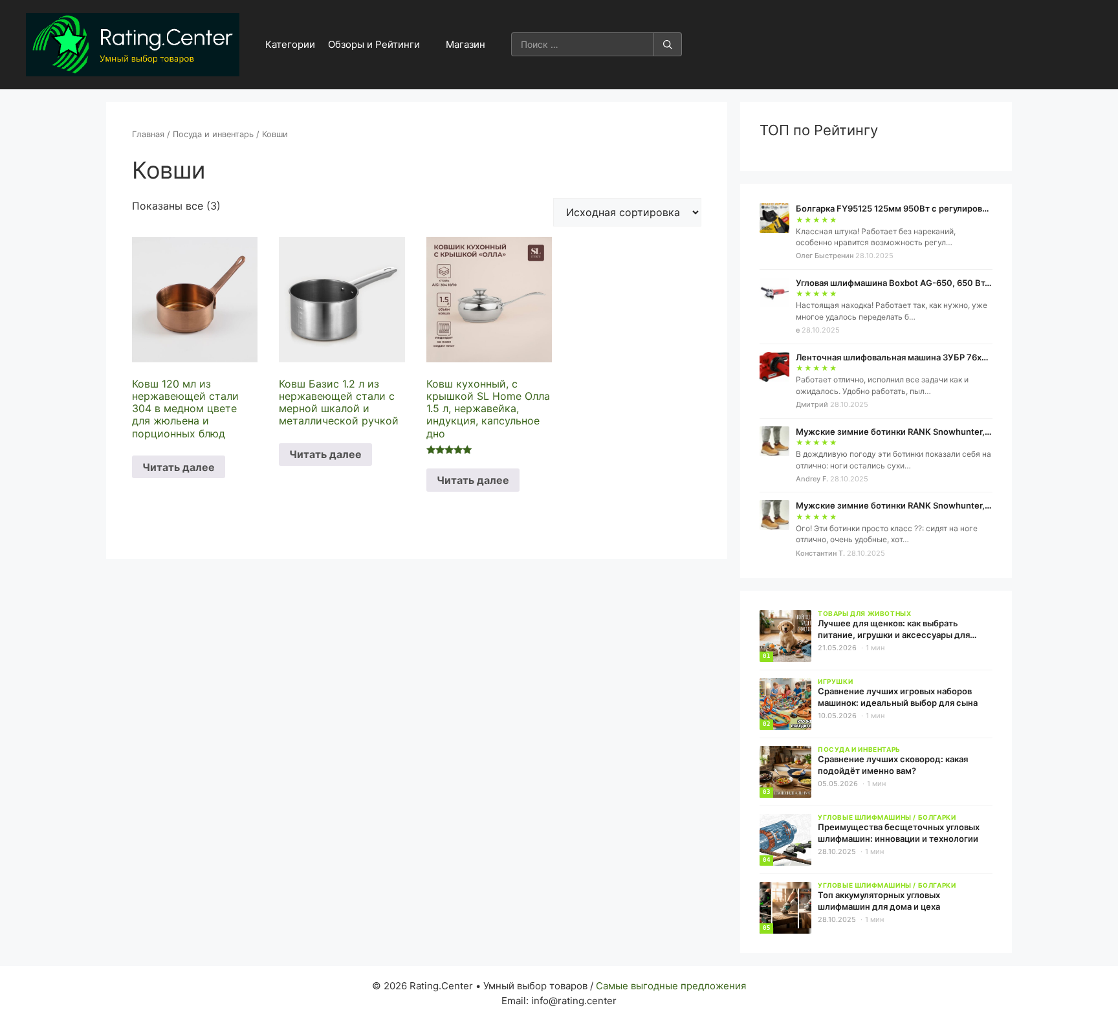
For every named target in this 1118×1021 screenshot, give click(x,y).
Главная (148, 134)
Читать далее (178, 467)
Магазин (465, 44)
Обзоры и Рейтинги (374, 44)
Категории (290, 44)
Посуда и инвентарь (213, 134)
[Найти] (667, 44)
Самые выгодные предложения (671, 986)
